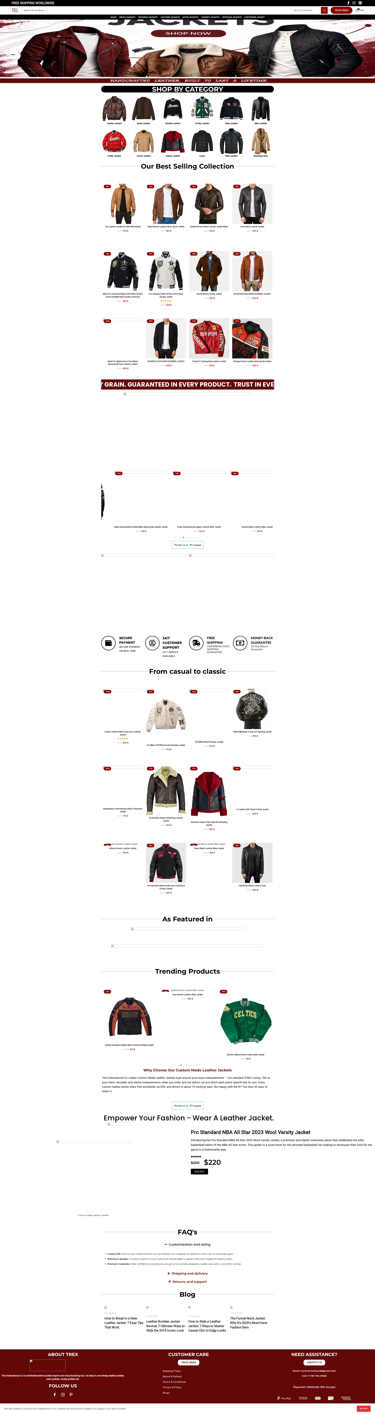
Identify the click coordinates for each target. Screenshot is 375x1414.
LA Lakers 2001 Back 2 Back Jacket (252, 809)
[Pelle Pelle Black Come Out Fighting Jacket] (252, 709)
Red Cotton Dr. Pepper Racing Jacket (245, 1045)
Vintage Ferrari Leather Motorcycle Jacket (252, 361)
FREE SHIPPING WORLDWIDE (33, 3)
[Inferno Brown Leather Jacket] (123, 844)
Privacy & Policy (172, 1387)
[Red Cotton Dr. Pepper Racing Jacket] (245, 1015)
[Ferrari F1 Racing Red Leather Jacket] (209, 338)
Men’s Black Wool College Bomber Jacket (187, 1045)
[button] (3, 47)
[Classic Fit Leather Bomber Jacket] (245, 497)
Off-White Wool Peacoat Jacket (209, 742)
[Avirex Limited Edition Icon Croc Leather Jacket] (123, 709)
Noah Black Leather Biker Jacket (209, 848)
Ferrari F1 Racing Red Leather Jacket (209, 361)
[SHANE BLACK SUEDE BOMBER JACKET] (166, 338)
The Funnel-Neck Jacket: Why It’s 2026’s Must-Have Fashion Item (248, 1323)
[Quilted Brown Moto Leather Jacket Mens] (209, 204)
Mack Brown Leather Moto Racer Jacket (166, 226)
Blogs (166, 1392)
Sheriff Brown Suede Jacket (209, 294)
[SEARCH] (324, 10)
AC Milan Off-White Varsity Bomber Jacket (166, 745)
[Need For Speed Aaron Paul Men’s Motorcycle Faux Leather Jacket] (123, 338)
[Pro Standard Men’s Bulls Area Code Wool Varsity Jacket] (166, 863)
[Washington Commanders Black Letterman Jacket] (123, 786)
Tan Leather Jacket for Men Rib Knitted (123, 226)
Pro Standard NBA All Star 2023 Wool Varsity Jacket (250, 1132)
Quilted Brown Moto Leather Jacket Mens (209, 226)
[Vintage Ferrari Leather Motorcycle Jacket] (252, 338)
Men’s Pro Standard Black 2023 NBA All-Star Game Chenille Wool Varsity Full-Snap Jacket (123, 297)
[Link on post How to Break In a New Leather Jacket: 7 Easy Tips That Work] (124, 1307)
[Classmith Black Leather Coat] (252, 863)
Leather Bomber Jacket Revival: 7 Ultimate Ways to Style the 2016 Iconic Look (165, 1326)
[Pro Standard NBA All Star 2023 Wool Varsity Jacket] (166, 271)
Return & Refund (172, 1376)
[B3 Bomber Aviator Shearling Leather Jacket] (166, 790)
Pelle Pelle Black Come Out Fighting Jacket (252, 732)
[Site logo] (15, 10)
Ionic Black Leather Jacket (252, 226)
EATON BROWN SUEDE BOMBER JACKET (252, 294)
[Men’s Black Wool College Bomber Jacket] (187, 1015)
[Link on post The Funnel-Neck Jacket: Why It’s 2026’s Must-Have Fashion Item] (250, 1307)
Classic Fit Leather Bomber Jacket (245, 527)
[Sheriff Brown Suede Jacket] (209, 271)
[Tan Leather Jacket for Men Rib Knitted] (123, 204)
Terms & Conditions (174, 1381)
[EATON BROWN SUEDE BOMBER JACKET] (252, 271)
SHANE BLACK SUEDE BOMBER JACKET (165, 361)
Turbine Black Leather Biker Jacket (187, 527)
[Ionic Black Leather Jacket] (252, 204)
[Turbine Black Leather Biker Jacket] (187, 497)
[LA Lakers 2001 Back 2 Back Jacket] (252, 786)
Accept (364, 1408)
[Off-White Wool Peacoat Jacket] (209, 714)
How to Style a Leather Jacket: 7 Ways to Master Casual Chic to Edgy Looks (207, 1326)
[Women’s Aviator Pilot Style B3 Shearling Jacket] (209, 792)
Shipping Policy (172, 1371)
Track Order (341, 10)
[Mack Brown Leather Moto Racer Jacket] (166, 204)
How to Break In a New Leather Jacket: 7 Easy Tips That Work (123, 1323)
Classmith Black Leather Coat (252, 885)
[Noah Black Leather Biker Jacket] (209, 844)
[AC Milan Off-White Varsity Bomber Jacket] (166, 715)
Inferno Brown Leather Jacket (122, 848)
